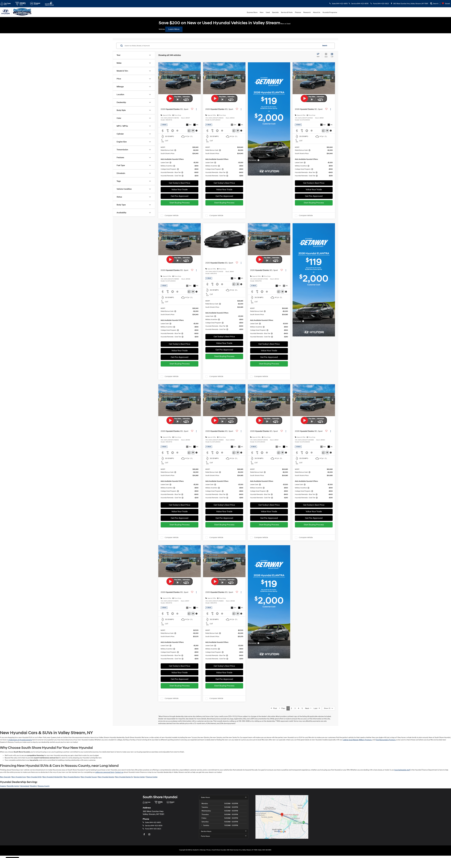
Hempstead (24, 786)
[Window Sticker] (193, 130)
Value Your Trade (179, 189)
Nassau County (44, 786)
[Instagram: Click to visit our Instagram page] (149, 835)
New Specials (5, 777)
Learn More (173, 29)
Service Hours (206, 831)
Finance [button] (298, 12)
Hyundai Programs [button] (330, 12)
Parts (153, 829)
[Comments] (189, 130)
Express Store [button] (252, 12)
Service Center (139, 777)
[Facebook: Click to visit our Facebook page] (144, 835)
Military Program (365, 740)
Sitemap (202, 850)
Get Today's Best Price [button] (179, 183)
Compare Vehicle (171, 215)
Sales (153, 822)
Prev (282, 708)
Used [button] (268, 12)
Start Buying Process (179, 202)
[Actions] (196, 109)
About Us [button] (316, 12)
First (274, 708)
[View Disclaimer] (177, 130)
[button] (198, 78)
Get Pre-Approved (179, 196)
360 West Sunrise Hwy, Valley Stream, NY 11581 (410, 4)
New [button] (261, 12)
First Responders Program (386, 740)
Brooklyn (33, 786)
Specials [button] (275, 12)
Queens (3, 786)
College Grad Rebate (350, 740)
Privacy (208, 850)
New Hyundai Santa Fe (124, 777)
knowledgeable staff (402, 770)
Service (153, 826)
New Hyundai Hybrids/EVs (52, 777)
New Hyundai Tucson (89, 777)
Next (308, 708)
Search (324, 46)
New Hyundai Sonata (106, 777)
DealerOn (196, 850)
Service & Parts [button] (287, 12)
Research (307, 12)
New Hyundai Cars (19, 777)
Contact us (119, 772)
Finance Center (151, 777)
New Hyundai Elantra (72, 777)
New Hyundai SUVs (34, 777)
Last (316, 708)
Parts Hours (205, 836)
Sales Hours (205, 797)
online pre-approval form (104, 772)
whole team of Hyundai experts (20, 740)
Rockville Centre (13, 786)
